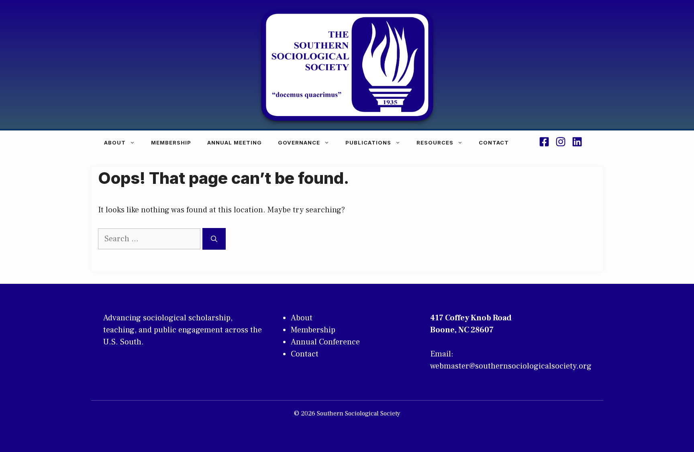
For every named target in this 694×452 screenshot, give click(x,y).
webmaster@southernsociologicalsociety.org (511, 366)
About (115, 142)
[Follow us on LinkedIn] (577, 142)
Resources (434, 142)
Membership (171, 142)
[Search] (214, 239)
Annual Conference (325, 342)
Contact (494, 142)
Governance (299, 142)
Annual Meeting (234, 142)
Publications (368, 142)
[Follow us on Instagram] (560, 142)
